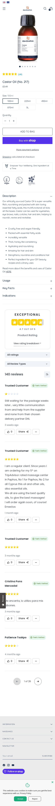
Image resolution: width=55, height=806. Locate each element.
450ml (44, 101)
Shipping (7, 156)
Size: (8, 95)
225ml (27, 101)
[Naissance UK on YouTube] (13, 765)
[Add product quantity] (5, 121)
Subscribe (47, 756)
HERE (8, 271)
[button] (12, 74)
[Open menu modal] (4, 8)
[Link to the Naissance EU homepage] (8, 2)
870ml (10, 107)
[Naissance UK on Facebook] (4, 765)
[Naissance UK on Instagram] (8, 765)
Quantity (7, 115)
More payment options (27, 149)
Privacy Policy (25, 793)
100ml (10, 101)
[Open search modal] (45, 8)
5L (27, 107)
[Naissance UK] (27, 8)
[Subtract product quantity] (13, 121)
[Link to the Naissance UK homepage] (4, 2)
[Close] (52, 782)
